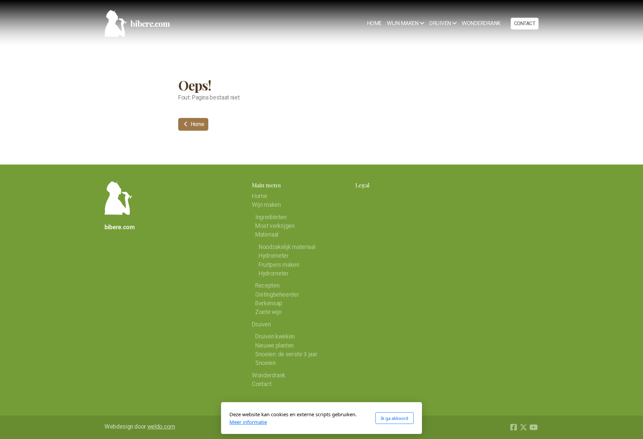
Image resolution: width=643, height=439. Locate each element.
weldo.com (161, 426)
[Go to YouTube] (533, 427)
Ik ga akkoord (394, 418)
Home (196, 124)
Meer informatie (248, 422)
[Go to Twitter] (523, 427)
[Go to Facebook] (513, 427)
